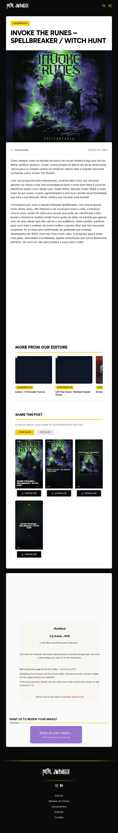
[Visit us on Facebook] (61, 785)
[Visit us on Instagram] (56, 785)
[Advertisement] (59, 597)
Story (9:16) (25, 432)
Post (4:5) (45, 432)
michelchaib (21, 149)
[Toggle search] (104, 5)
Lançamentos (20, 23)
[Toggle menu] (110, 6)
